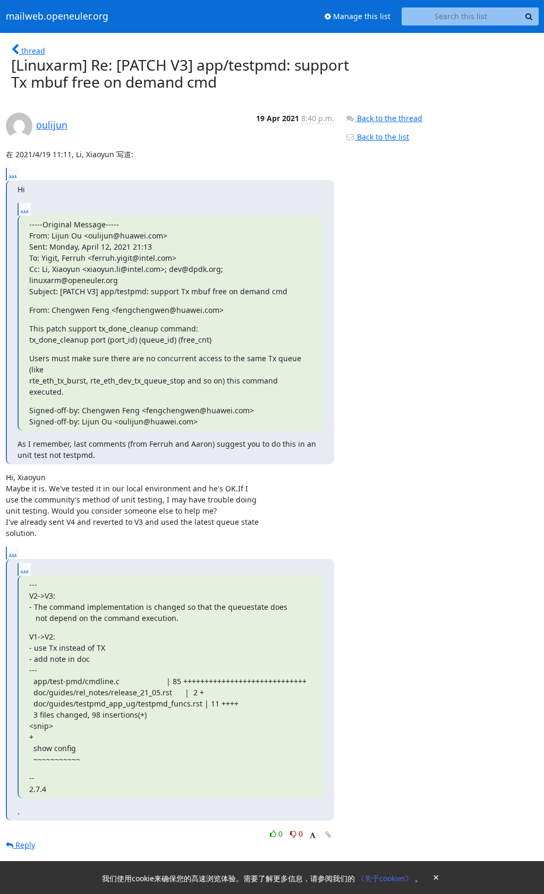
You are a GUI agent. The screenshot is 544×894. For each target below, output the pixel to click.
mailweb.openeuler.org (57, 16)
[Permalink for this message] (328, 835)
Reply (24, 845)
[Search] (529, 16)
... (13, 174)
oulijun (51, 124)
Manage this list (360, 16)
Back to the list (382, 137)
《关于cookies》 (386, 878)
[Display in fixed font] (312, 835)
